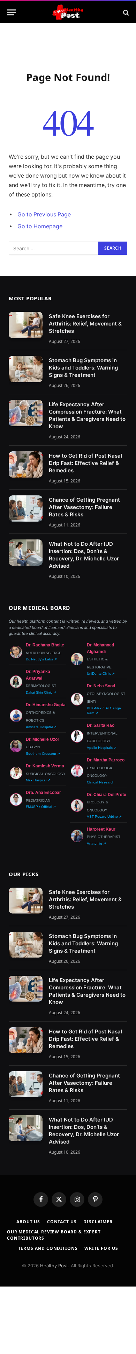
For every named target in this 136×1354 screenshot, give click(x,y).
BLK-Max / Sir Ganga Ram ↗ (104, 710)
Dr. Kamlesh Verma (45, 766)
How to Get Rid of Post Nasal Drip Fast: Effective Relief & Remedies (85, 463)
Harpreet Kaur (101, 829)
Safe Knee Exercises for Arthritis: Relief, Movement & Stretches (85, 323)
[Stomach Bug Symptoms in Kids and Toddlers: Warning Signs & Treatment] (26, 369)
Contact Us (61, 1222)
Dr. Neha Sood (101, 685)
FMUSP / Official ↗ (41, 807)
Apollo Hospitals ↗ (101, 748)
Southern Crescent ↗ (43, 753)
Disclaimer (97, 1222)
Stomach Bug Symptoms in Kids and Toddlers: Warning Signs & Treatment (83, 367)
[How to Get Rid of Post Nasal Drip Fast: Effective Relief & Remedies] (26, 464)
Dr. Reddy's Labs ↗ (41, 659)
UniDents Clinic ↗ (101, 673)
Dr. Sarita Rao (100, 725)
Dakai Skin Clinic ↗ (41, 692)
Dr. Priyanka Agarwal (38, 674)
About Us (28, 1222)
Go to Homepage (39, 226)
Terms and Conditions (48, 1248)
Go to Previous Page (44, 214)
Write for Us (101, 1248)
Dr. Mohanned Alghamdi (100, 648)
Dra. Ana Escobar (43, 792)
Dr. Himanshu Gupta (46, 704)
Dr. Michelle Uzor (42, 739)
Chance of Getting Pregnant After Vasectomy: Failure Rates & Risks (84, 507)
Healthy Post (54, 1265)
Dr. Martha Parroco (105, 760)
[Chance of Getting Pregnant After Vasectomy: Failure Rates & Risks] (26, 508)
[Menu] (11, 12)
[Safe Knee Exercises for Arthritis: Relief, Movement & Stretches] (26, 325)
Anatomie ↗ (96, 843)
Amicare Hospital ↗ (41, 727)
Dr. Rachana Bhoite (45, 645)
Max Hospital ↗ (38, 780)
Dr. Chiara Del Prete (106, 794)
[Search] (125, 12)
